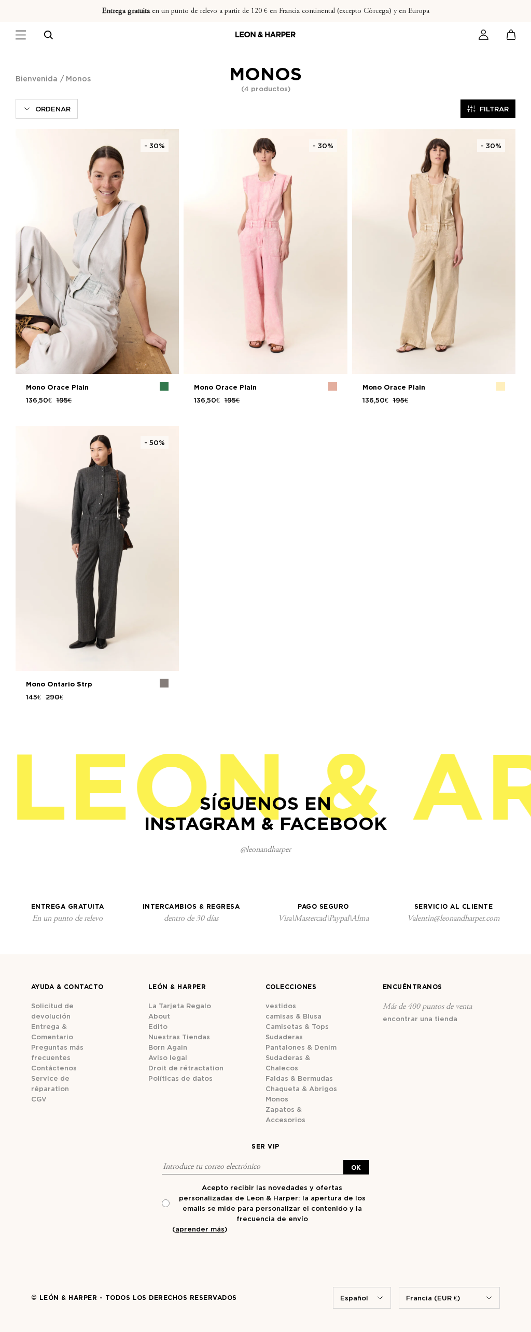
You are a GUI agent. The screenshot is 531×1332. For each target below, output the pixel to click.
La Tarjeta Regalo (179, 1005)
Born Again (167, 1047)
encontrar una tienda (420, 1018)
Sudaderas (284, 1036)
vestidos (281, 1005)
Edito (157, 1026)
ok (356, 1167)
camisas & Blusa (294, 1016)
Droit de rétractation (185, 1067)
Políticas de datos (180, 1078)
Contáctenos (54, 1067)
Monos (277, 1098)
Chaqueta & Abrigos (301, 1088)
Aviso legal (167, 1057)
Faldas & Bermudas (299, 1078)
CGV (39, 1098)
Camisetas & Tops (297, 1026)
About (159, 1016)
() (199, 1229)
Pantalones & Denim (301, 1047)
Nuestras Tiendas (179, 1036)
